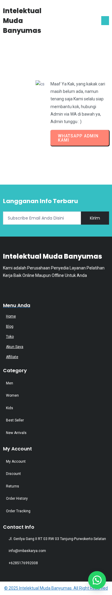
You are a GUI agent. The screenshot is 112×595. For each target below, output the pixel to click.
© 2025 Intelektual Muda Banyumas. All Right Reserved (56, 588)
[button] (97, 580)
